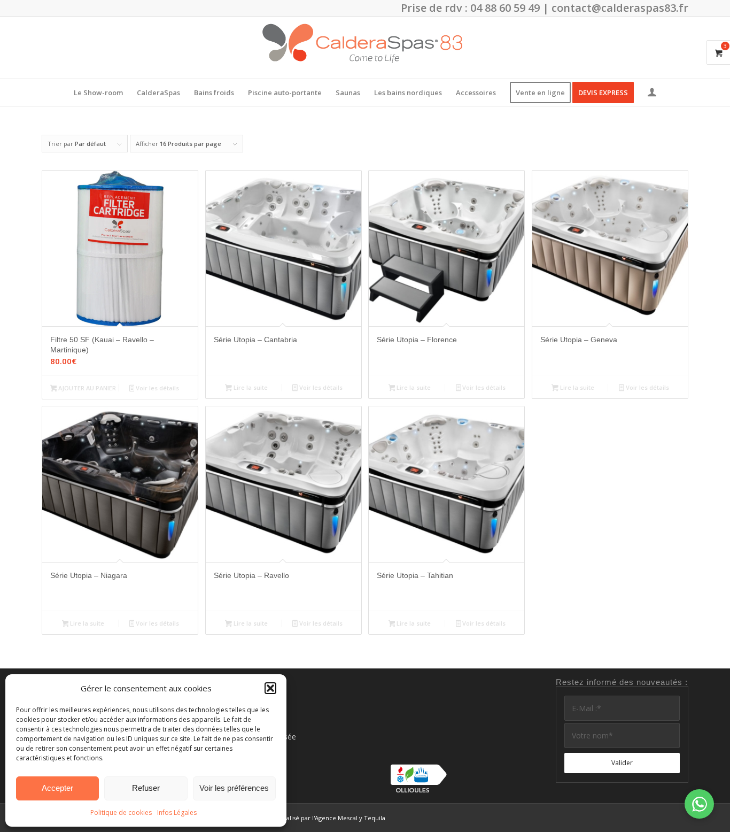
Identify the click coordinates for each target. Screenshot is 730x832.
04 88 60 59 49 (505, 8)
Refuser (146, 787)
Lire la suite (250, 387)
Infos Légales (177, 812)
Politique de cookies (121, 812)
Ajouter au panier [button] (86, 388)
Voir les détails (156, 388)
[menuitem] (98, 92)
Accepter (57, 787)
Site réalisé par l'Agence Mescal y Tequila (326, 818)
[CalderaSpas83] (365, 48)
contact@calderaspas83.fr (620, 8)
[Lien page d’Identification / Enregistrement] (652, 93)
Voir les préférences (234, 787)
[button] (270, 688)
